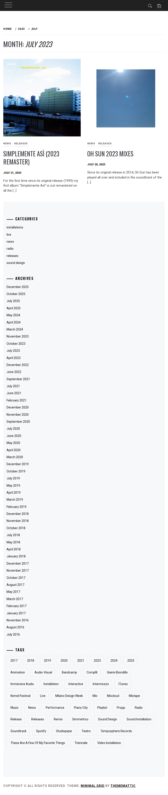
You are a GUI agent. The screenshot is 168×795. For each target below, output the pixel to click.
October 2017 (16, 577)
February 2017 (16, 606)
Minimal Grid (93, 786)
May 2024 (13, 315)
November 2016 (18, 620)
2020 (64, 660)
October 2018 (16, 528)
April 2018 (14, 549)
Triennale (81, 743)
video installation (109, 743)
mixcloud (113, 696)
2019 (47, 660)
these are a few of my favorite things (37, 743)
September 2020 (18, 421)
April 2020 (14, 450)
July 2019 (13, 478)
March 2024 (15, 329)
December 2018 (18, 514)
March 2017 (15, 599)
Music (14, 707)
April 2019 (14, 492)
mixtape (134, 696)
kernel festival (20, 696)
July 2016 (13, 634)
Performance (55, 707)
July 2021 (13, 386)
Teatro (86, 731)
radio (139, 707)
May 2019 (13, 485)
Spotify (41, 731)
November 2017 (18, 570)
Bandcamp (69, 672)
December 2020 (18, 407)
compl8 (92, 672)
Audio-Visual (43, 672)
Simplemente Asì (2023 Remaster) (31, 157)
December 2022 (18, 365)
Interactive (75, 684)
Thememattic (123, 786)
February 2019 (16, 507)
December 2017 (18, 563)
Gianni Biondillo (117, 672)
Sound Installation (139, 719)
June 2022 (14, 372)
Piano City (81, 707)
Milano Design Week (69, 696)
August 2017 (15, 585)
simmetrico (80, 719)
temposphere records (116, 731)
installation (51, 684)
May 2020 (13, 443)
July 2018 (13, 535)
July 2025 (13, 301)
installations (15, 227)
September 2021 (18, 379)
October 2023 (16, 343)
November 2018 (18, 521)
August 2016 (15, 627)
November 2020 (18, 414)
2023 (97, 660)
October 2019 (16, 471)
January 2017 (16, 613)
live (43, 696)
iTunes (123, 684)
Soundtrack (18, 731)
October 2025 (16, 294)
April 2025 (14, 308)
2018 (30, 660)
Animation (17, 672)
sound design (16, 263)
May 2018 (13, 542)
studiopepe (64, 731)
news (91, 143)
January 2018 (16, 556)
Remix (58, 719)
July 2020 (13, 428)
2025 (130, 660)
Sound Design (107, 719)
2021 (80, 660)
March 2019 (15, 499)
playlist (102, 707)
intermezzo (101, 684)
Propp (121, 707)
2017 (14, 660)
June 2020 (14, 436)
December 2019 (18, 464)
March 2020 (15, 457)
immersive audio (22, 684)
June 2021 (14, 393)
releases (21, 143)
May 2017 (13, 592)
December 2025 (18, 287)
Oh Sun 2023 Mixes (110, 153)
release (16, 719)
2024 (113, 660)
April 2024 (14, 322)
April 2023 (14, 358)
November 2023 (18, 336)
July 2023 (13, 350)
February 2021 (16, 400)
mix (95, 696)
